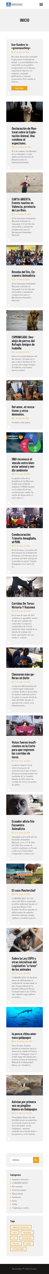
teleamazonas (18, 1249)
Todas (14, 1204)
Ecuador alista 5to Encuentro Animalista (23, 824)
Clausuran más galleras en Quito (23, 676)
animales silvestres (21, 1227)
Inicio (14, 1201)
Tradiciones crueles (20, 1208)
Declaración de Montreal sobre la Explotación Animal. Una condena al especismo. (24, 135)
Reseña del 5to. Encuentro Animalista (24, 273)
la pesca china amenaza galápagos (24, 1035)
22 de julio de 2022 (21, 279)
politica (16, 1243)
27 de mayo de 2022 (22, 474)
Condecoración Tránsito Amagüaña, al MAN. (24, 538)
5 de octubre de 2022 (22, 214)
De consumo (17, 1186)
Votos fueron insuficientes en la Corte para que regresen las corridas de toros (24, 749)
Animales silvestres (20, 1179)
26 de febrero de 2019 (23, 1041)
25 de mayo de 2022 (22, 546)
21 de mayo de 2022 (22, 682)
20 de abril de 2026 (21, 52)
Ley (14, 1238)
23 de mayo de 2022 (22, 611)
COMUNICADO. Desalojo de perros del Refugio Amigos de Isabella (23, 342)
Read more (19, 88)
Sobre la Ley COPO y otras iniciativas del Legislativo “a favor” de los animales (24, 963)
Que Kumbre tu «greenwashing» (20, 46)
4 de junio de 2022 (21, 352)
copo (15, 1233)
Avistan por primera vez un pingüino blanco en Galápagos (24, 1105)
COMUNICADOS (20, 1183)
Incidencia (16, 1197)
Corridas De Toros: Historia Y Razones (23, 605)
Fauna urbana (17, 1194)
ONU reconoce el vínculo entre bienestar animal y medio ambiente (23, 464)
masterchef (26, 1238)
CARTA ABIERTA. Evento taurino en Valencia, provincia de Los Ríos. (23, 204)
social (28, 1243)
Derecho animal (19, 1190)
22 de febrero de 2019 (23, 1113)
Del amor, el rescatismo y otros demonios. (23, 410)
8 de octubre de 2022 (22, 147)
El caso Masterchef (24, 890)
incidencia (27, 1233)
